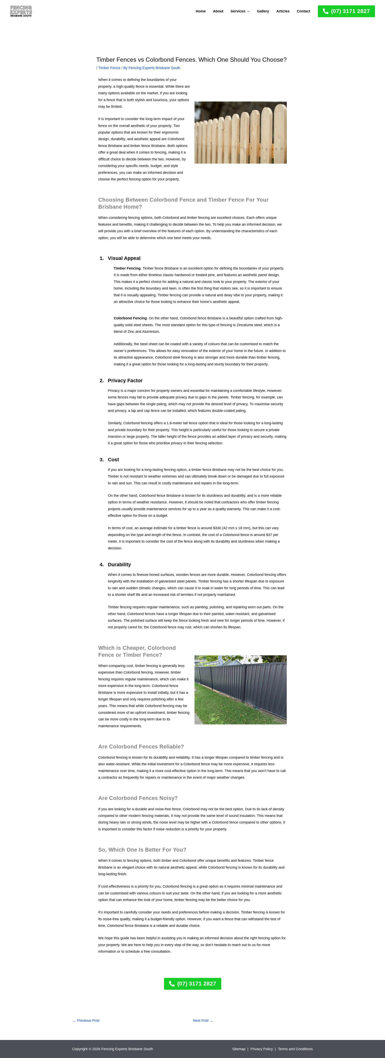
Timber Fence (109, 68)
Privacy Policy (261, 1049)
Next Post (203, 1021)
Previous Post (86, 1021)
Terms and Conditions (295, 1049)
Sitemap (238, 1049)
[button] (247, 11)
